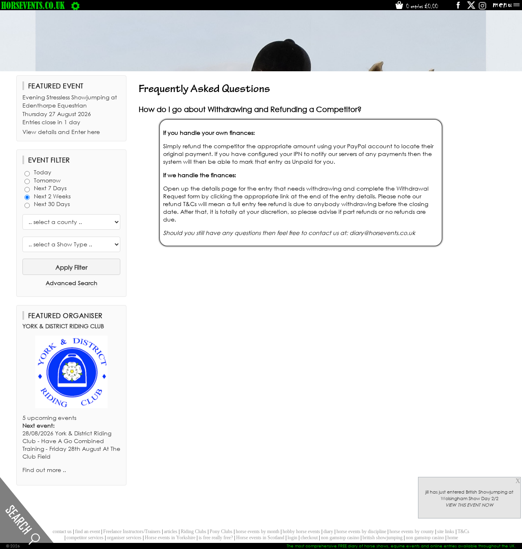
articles (170, 531)
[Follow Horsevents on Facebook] (458, 7)
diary (328, 531)
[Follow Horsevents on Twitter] (471, 7)
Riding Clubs (193, 531)
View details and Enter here (61, 132)
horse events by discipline (361, 531)
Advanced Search (71, 283)
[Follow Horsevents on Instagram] (482, 7)
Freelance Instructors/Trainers (132, 531)
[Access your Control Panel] (75, 5)
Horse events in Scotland (260, 537)
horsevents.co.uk (33, 5)
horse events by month (257, 531)
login (292, 537)
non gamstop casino (340, 537)
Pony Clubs (221, 531)
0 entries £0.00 (421, 6)
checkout (309, 537)
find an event (87, 531)
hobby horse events (301, 531)
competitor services (85, 537)
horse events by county (411, 531)
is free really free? (216, 537)
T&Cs (463, 531)
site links (445, 531)
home (452, 537)
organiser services (124, 537)
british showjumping (383, 537)
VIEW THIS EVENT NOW (469, 505)
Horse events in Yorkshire (170, 537)
